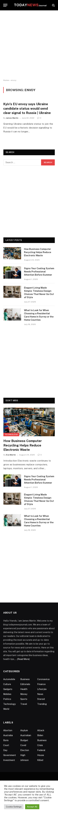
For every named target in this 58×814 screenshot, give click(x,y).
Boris (6, 740)
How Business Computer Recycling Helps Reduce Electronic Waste (37, 252)
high (22, 755)
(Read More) (23, 659)
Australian (25, 735)
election (24, 750)
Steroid (41, 699)
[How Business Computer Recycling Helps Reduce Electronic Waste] (12, 253)
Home (6, 80)
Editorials (25, 684)
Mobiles (7, 694)
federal (41, 750)
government (9, 755)
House (40, 755)
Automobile (9, 679)
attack (40, 730)
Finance (41, 684)
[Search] (53, 5)
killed (40, 760)
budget (24, 740)
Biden (40, 735)
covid (23, 745)
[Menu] (5, 5)
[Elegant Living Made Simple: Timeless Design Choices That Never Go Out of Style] (12, 292)
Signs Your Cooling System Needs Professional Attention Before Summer (39, 271)
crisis (40, 745)
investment (9, 760)
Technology (11, 434)
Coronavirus (43, 679)
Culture (7, 684)
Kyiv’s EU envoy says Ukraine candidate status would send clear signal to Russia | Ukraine (27, 108)
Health (23, 689)
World (6, 709)
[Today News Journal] (30, 5)
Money (23, 694)
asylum (24, 730)
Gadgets (7, 689)
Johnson (24, 760)
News (40, 694)
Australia (8, 735)
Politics (7, 699)
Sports (23, 699)
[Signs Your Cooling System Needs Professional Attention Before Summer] (12, 272)
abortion (7, 730)
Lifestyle (42, 689)
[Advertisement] (29, 45)
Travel (23, 704)
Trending (42, 704)
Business (25, 679)
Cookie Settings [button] (14, 807)
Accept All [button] (32, 807)
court (6, 745)
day (5, 750)
